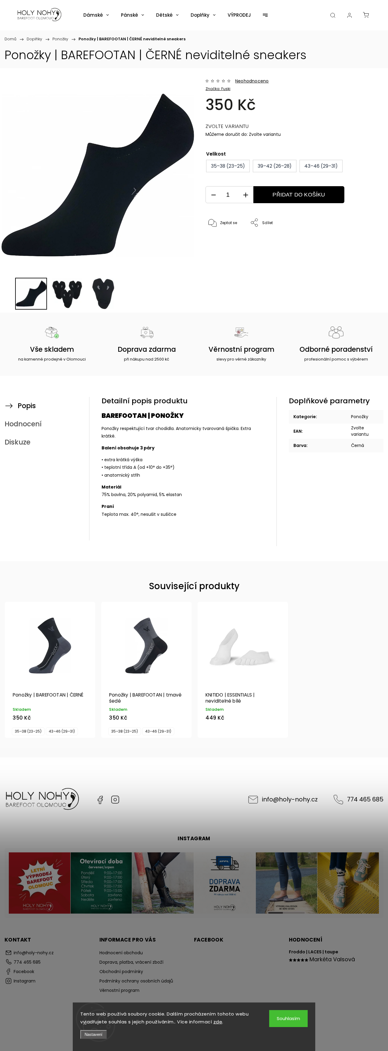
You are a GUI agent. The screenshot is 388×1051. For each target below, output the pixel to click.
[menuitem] (96, 15)
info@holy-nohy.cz (290, 799)
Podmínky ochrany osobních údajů (136, 981)
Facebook (100, 799)
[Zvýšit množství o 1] (245, 195)
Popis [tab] (27, 406)
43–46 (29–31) (62, 731)
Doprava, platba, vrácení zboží (131, 962)
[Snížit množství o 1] (213, 195)
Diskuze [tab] (17, 442)
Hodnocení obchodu (121, 953)
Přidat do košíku (299, 195)
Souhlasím (288, 1018)
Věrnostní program (119, 990)
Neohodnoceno (252, 81)
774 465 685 (365, 799)
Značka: (218, 88)
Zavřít (361, 243)
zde (217, 1022)
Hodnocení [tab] (23, 424)
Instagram (115, 799)
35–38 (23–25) (28, 731)
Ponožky (359, 417)
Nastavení (93, 1034)
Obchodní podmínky (121, 972)
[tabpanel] (50, 670)
